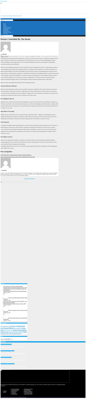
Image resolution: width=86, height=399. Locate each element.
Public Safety (9, 333)
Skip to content (4, 1)
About (4, 25)
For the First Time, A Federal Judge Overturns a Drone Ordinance (16, 155)
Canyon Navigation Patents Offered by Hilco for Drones (13, 353)
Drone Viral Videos (5, 332)
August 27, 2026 (4, 362)
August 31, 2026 (4, 349)
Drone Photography (8, 330)
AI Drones (13, 326)
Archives (2, 339)
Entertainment (11, 332)
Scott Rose (4, 54)
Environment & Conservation (18, 332)
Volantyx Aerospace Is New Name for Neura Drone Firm (13, 366)
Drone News (9, 344)
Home (4, 23)
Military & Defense (7, 32)
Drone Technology (7, 27)
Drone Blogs (9, 328)
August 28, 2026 (4, 356)
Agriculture (5, 33)
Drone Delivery (6, 31)
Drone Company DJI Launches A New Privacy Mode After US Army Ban (18, 157)
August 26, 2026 (4, 369)
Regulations (5, 29)
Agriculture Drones (5, 326)
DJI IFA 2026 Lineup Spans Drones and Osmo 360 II (13, 360)
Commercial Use (6, 28)
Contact (5, 26)
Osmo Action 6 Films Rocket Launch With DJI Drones (13, 347)
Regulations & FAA (17, 333)
